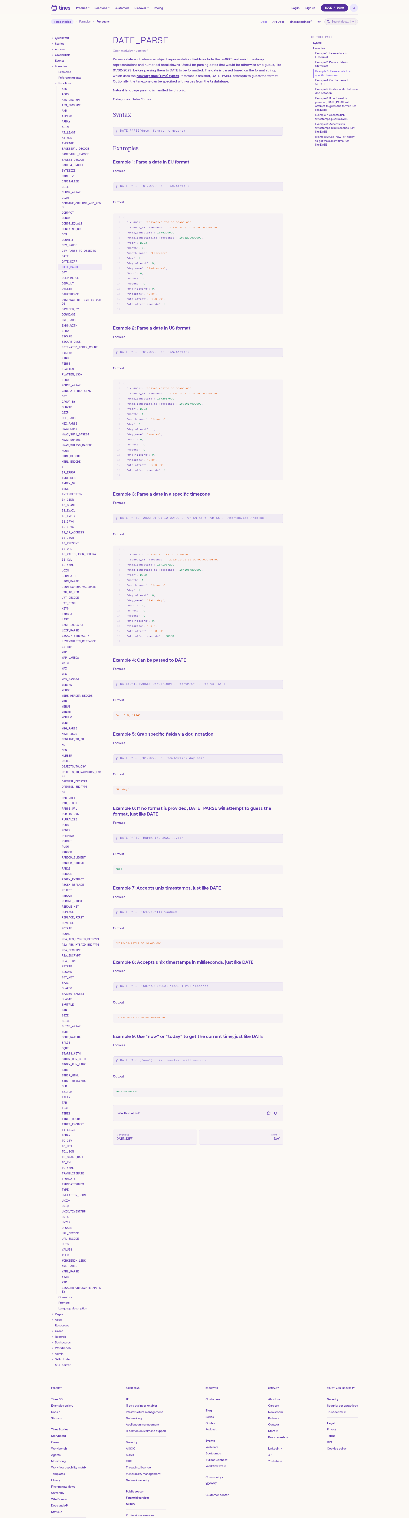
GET (64, 396)
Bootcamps (213, 1453)
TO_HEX (67, 1146)
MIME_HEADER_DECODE (77, 695)
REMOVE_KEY (70, 906)
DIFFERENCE (70, 294)
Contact (273, 1424)
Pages (59, 1314)
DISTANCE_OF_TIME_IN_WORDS (81, 302)
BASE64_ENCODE (73, 165)
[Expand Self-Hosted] (52, 1359)
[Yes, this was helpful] (268, 1113)
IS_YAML (68, 565)
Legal (331, 1423)
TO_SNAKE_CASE (73, 1157)
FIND (65, 358)
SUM (64, 1086)
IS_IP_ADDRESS (73, 532)
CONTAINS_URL (72, 229)
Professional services (140, 1515)
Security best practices (342, 1405)
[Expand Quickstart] (52, 38)
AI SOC (130, 1448)
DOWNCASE (68, 314)
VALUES (67, 1249)
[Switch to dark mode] (319, 21)
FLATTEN (68, 369)
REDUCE (67, 874)
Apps (58, 1319)
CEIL (65, 187)
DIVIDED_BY (70, 309)
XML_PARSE (69, 1266)
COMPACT (68, 212)
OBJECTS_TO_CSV (74, 766)
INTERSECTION (72, 494)
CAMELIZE (68, 176)
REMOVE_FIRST (72, 901)
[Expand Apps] (52, 1320)
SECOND (67, 972)
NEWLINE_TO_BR (73, 739)
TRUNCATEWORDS (73, 1184)
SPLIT (66, 1042)
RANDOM (67, 852)
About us (274, 1399)
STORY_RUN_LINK (74, 1064)
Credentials (62, 55)
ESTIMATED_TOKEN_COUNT (80, 347)
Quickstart (62, 38)
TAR (64, 1102)
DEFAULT (68, 283)
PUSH (65, 846)
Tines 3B (57, 1399)
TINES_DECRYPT (73, 1119)
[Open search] (354, 8)
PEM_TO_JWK (70, 814)
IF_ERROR (68, 472)
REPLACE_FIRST (73, 917)
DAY (64, 272)
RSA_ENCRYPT (71, 955)
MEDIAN (67, 685)
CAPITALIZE (70, 181)
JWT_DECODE (70, 597)
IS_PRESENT (70, 543)
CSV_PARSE (69, 245)
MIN (64, 701)
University (57, 1492)
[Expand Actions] (52, 49)
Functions (65, 83)
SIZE (65, 1015)
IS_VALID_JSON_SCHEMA (79, 554)
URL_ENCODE (70, 1238)
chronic (179, 90)
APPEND (67, 116)
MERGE (66, 690)
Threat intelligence (138, 1467)
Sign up (310, 8)
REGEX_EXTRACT (73, 879)
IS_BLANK (68, 505)
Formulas (85, 21)
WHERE (66, 1255)
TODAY (66, 1135)
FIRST (66, 363)
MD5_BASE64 (70, 679)
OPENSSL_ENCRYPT (74, 787)
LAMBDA (67, 614)
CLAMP (66, 197)
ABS (64, 89)
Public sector (135, 1491)
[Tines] (61, 8)
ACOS (65, 94)
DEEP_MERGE (70, 278)
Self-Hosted (63, 1359)
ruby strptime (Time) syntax (158, 76)
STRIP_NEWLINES (74, 1080)
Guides (210, 1423)
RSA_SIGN (68, 961)
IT (127, 1399)
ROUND (66, 933)
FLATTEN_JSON (72, 374)
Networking (134, 1418)
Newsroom (275, 1412)
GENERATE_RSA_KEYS (76, 390)
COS (64, 234)
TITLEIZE (68, 1129)
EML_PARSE (69, 320)
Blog (209, 1410)
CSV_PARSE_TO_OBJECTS (79, 250)
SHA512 (67, 999)
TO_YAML (68, 1168)
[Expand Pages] (52, 1314)
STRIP (66, 1070)
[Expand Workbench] (52, 1348)
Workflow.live (216, 1466)
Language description (72, 1308)
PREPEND (68, 835)
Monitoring (58, 1461)
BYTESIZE (68, 170)
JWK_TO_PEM (70, 592)
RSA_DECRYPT (71, 950)
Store (273, 1431)
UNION (66, 1200)
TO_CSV (67, 1140)
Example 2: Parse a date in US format (151, 327)
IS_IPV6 (68, 527)
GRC (129, 1461)
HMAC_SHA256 (71, 440)
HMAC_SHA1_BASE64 (75, 434)
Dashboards (63, 1342)
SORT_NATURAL (72, 1037)
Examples (64, 72)
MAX (64, 668)
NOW (64, 750)
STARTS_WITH (71, 1053)
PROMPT (67, 841)
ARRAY (66, 121)
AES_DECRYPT (71, 99)
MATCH (66, 663)
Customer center (217, 1495)
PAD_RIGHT (69, 803)
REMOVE (67, 895)
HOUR (65, 450)
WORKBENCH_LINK (74, 1260)
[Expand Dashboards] (52, 1342)
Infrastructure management (144, 1412)
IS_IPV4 (68, 521)
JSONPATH (68, 576)
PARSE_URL (69, 808)
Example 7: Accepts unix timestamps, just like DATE (167, 887)
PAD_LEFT (68, 797)
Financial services (137, 1497)
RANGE (66, 868)
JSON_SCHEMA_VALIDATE (79, 586)
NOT (64, 744)
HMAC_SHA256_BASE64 (77, 445)
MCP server (63, 1365)
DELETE (67, 288)
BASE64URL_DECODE (75, 149)
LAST (65, 619)
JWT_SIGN (68, 603)
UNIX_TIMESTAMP (74, 1211)
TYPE (65, 1189)
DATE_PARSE (70, 267)
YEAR (65, 1276)
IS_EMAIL (68, 510)
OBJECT (67, 761)
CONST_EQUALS (72, 223)
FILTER (67, 352)
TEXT (65, 1108)
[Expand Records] (52, 1336)
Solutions (101, 8)
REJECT (67, 890)
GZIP (65, 412)
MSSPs (130, 1504)
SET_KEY (68, 977)
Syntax (122, 114)
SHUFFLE (68, 1004)
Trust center (336, 1412)
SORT (65, 1031)
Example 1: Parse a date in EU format (151, 161)
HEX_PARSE (69, 423)
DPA (329, 1442)
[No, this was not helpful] (275, 1113)
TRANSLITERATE (73, 1173)
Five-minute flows (63, 1486)
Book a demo (334, 7)
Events (59, 60)
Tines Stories (62, 21)
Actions (60, 49)
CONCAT (67, 218)
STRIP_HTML (70, 1075)
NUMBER (67, 755)
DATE (65, 256)
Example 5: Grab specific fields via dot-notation (163, 733)
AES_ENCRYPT (71, 105)
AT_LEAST (68, 132)
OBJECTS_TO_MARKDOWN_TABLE (81, 774)
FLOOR (66, 380)
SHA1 (65, 982)
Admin (59, 1353)
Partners (273, 1418)
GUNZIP (67, 407)
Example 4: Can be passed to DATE (149, 659)
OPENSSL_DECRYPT (74, 781)
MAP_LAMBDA (70, 657)
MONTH (66, 723)
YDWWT (211, 1483)
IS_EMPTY (68, 516)
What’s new (59, 1499)
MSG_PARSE (69, 728)
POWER (66, 830)
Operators (65, 1297)
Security (131, 1442)
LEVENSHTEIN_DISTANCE (79, 641)
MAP (64, 652)
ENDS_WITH (69, 325)
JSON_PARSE (70, 581)
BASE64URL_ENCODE (75, 154)
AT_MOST (68, 137)
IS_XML (67, 559)
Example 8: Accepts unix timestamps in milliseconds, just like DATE (183, 962)
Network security (137, 1480)
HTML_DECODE (71, 456)
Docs (264, 21)
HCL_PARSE (69, 418)
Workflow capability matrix (68, 1467)
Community (214, 1477)
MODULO (67, 717)
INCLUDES (68, 478)
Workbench (63, 1348)
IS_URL (67, 548)
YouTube (275, 1461)
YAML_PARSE (70, 1271)
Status (56, 1418)
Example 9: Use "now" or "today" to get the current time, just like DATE (188, 1036)
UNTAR (66, 1217)
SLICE (66, 1021)
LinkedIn (275, 1448)
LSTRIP (67, 646)
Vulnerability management (143, 1473)
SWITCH (67, 1091)
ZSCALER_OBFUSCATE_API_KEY (81, 1289)
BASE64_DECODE (73, 159)
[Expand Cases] (52, 1331)
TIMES (66, 1113)
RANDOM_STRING (73, 863)
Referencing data (69, 77)
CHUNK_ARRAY (71, 192)
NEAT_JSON (69, 733)
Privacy (332, 1429)
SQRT (65, 1048)
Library (55, 1480)
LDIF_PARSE (70, 630)
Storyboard (58, 1435)
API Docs (278, 21)
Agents (56, 1455)
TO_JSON (68, 1151)
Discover (140, 8)
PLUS (65, 825)
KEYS (65, 608)
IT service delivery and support (146, 1431)
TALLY (66, 1097)
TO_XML (67, 1162)
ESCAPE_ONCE (71, 342)
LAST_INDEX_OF (73, 625)
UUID (65, 1244)
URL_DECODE (70, 1233)
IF (63, 467)
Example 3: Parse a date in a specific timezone (161, 493)
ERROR (66, 331)
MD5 (64, 674)
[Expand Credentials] (52, 55)
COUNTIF (68, 240)
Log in (295, 8)
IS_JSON (68, 538)
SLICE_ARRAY (71, 1026)
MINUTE (67, 712)
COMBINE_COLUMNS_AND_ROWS (81, 205)
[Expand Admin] (52, 1353)
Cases (59, 1331)
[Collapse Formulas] (52, 66)
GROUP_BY (68, 401)
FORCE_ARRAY (71, 385)
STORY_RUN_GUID (74, 1059)
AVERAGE (68, 143)
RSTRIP (67, 966)
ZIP (64, 1282)
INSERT (67, 488)
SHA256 (67, 988)
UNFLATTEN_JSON (74, 1195)
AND (64, 110)
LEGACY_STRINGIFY (75, 635)
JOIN (65, 570)
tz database (219, 81)
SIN (64, 1010)
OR (63, 792)
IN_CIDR (68, 499)
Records (60, 1336)
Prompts (64, 1302)
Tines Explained (300, 21)
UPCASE (67, 1227)
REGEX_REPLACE (73, 885)
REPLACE (68, 912)
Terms (331, 1435)
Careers (273, 1405)
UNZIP (66, 1222)
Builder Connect (216, 1459)
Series (210, 1417)
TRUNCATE (68, 1178)
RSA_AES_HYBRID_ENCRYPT (80, 944)
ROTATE (67, 928)
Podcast (211, 1429)
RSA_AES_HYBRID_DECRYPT (80, 939)
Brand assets (278, 1437)
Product (81, 8)
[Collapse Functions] (56, 83)
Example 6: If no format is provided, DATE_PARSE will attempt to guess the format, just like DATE (335, 104)
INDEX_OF (68, 483)
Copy (276, 217)
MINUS (66, 706)
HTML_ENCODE (71, 461)
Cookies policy (337, 1448)
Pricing (158, 8)
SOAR (130, 1455)
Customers (122, 8)
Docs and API (59, 1505)
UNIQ (65, 1206)
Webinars (212, 1447)
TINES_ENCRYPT (73, 1124)
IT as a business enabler (141, 1405)
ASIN (65, 127)
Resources (62, 1325)
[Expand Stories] (52, 43)
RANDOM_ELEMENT (74, 857)
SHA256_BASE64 (73, 993)
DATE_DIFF (69, 261)
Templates (58, 1473)
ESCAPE (67, 336)
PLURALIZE (69, 819)
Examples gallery (62, 1405)
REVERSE (68, 923)
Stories (59, 43)
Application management (142, 1424)
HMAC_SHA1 (69, 429)
